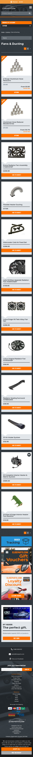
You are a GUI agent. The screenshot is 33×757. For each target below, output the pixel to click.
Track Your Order (16, 683)
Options (16, 92)
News (16, 697)
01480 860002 (17, 649)
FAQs (16, 695)
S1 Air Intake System (11, 437)
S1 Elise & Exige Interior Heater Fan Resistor (15, 515)
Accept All (16, 749)
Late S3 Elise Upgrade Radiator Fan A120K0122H (16, 281)
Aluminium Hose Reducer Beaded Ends (13, 123)
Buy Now (16, 638)
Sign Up (27, 669)
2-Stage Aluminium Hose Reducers (13, 80)
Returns (16, 685)
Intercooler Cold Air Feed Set (15, 242)
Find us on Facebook (17, 659)
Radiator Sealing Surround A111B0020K (14, 399)
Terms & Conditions (16, 676)
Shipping (16, 681)
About (16, 699)
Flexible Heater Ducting (12, 204)
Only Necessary (16, 752)
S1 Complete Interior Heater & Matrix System (15, 476)
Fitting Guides (16, 694)
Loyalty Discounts (16, 687)
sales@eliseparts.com (17, 654)
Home (2, 32)
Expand (4, 26)
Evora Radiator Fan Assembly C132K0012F (15, 166)
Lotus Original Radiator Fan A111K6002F (14, 359)
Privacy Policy (16, 678)
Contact (16, 701)
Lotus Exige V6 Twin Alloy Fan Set (15, 320)
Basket (18, 2)
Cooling (8, 32)
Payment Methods (16, 679)
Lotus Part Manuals (16, 688)
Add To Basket (16, 175)
